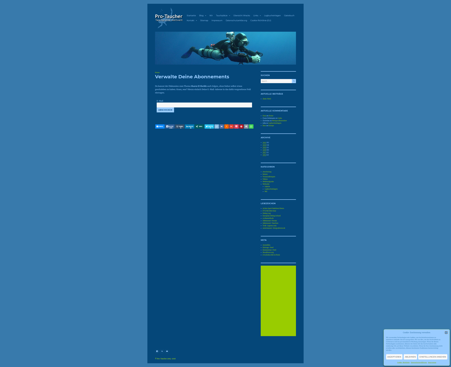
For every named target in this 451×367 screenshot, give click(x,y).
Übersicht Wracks (241, 15)
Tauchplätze (221, 15)
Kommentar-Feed (269, 250)
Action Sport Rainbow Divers (273, 208)
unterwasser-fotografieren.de (274, 228)
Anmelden (266, 245)
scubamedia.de (268, 218)
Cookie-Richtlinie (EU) (260, 20)
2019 (264, 147)
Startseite (191, 15)
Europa (271, 126)
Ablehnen (410, 357)
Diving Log (267, 213)
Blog (201, 15)
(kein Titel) (267, 99)
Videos (265, 179)
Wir (211, 15)
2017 (264, 152)
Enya (264, 116)
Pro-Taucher (162, 359)
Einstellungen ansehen (433, 357)
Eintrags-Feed (268, 248)
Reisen (265, 174)
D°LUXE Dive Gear (269, 211)
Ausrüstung (267, 172)
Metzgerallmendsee (279, 121)
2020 (264, 145)
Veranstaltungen (269, 177)
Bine (264, 126)
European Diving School (272, 216)
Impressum (432, 362)
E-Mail (160, 101)
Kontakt (190, 20)
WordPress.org (268, 252)
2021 (264, 143)
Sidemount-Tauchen (270, 223)
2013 (264, 155)
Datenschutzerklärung (419, 362)
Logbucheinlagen (272, 15)
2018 (264, 150)
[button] (446, 332)
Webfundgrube (268, 182)
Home (157, 72)
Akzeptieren (394, 357)
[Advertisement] (278, 301)
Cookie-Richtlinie (403, 362)
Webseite (266, 184)
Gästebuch (289, 15)
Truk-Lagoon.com (269, 226)
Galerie (267, 187)
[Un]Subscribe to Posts (271, 255)
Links (255, 15)
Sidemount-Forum (270, 221)
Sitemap (204, 20)
